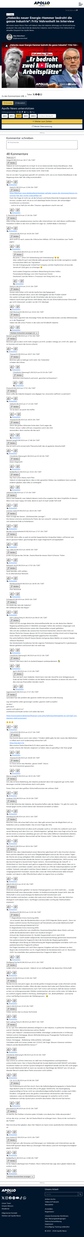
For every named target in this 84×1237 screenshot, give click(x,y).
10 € (5, 116)
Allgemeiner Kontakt (9, 1213)
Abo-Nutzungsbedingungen (55, 1219)
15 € (12, 116)
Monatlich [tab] (21, 103)
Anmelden (49, 1209)
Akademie (5, 1209)
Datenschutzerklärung (53, 1221)
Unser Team (6, 1203)
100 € (33, 116)
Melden (13, 163)
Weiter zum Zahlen (43, 121)
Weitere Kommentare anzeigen (19, 1176)
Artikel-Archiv (50, 1199)
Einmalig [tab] (8, 103)
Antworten (13, 185)
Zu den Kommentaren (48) (13, 96)
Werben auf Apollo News (11, 1216)
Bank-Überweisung (43, 126)
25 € (18, 116)
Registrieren (49, 1212)
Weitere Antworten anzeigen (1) (22, 333)
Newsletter (49, 1205)
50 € (26, 116)
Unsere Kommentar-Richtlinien (56, 1216)
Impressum (49, 1224)
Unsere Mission (7, 1206)
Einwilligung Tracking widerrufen (57, 1227)
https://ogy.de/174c (17, 743)
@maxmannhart (21, 38)
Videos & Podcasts (52, 1202)
